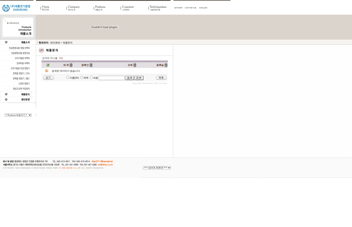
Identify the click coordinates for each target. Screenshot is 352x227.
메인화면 (55, 42)
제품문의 (68, 42)
